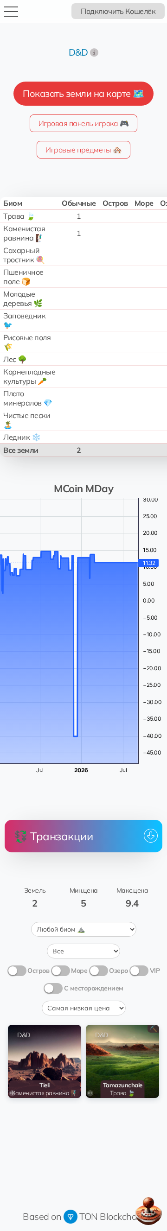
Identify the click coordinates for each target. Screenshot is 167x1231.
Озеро (118, 970)
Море (79, 970)
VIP (155, 970)
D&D (78, 52)
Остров (38, 970)
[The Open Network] (70, 1216)
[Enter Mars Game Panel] (148, 1211)
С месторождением (93, 988)
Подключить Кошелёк (118, 11)
